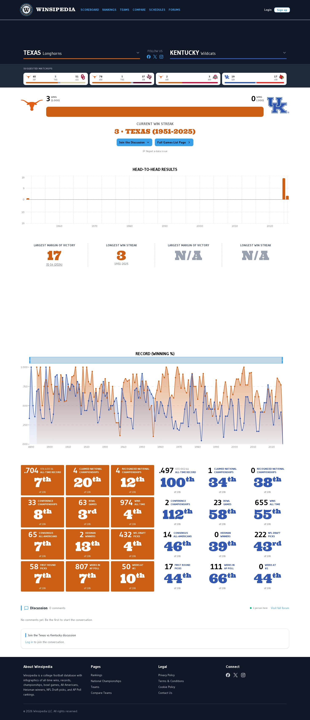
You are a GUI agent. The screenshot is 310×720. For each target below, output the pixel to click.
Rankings (96, 675)
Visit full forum (280, 608)
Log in (29, 642)
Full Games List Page (171, 142)
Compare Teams (101, 693)
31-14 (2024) (54, 264)
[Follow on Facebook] (149, 57)
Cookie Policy (166, 687)
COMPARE (139, 10)
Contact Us (165, 693)
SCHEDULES (157, 10)
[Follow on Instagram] (161, 57)
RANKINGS (109, 10)
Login (268, 10)
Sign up (282, 10)
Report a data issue (156, 151)
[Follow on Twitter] (155, 57)
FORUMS (174, 10)
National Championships (106, 681)
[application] (155, 203)
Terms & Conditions (171, 681)
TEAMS (124, 10)
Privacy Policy (166, 675)
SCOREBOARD (90, 10)
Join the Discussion (132, 142)
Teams (95, 687)
